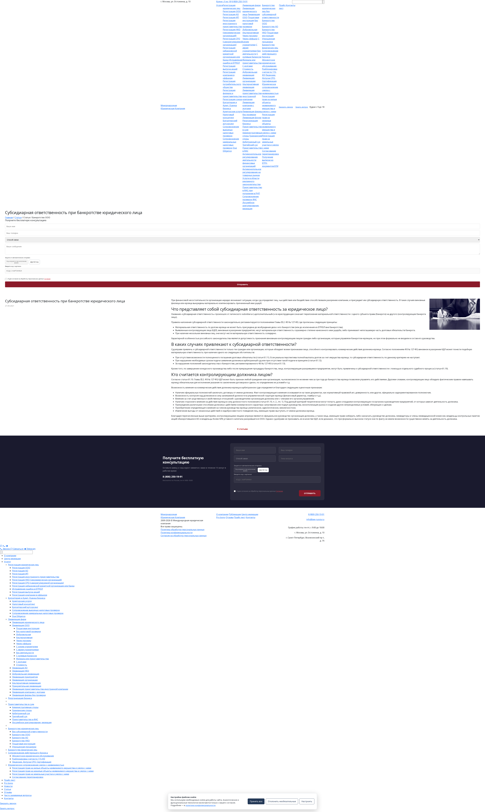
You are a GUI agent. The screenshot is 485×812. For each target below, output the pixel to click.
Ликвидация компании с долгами (248, 105)
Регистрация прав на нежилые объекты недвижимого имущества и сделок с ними (269, 123)
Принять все (256, 801)
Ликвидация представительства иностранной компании (40, 689)
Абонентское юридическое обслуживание (269, 63)
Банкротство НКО (21, 740)
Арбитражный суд (251, 141)
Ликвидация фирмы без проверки (29, 695)
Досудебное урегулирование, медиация (251, 205)
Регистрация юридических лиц (23, 564)
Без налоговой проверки (250, 23)
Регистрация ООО (232, 11)
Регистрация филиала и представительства (232, 93)
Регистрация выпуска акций (26, 592)
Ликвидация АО (20, 667)
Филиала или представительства (32, 658)
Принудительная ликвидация (26, 686)
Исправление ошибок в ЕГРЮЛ (27, 589)
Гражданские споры (22, 710)
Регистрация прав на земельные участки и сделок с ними (270, 141)
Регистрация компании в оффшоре (229, 75)
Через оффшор (250, 38)
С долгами (248, 66)
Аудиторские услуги (232, 111)
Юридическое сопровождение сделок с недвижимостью (36, 765)
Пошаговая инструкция (27, 628)
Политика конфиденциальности (176, 532)
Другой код (34, 262)
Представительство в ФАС (25, 719)
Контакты (250, 517)
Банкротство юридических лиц (268, 8)
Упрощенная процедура (24, 746)
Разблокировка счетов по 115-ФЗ (269, 72)
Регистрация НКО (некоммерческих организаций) (231, 32)
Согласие (47, 279)
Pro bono (220, 517)
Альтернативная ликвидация (26, 683)
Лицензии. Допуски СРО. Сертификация (269, 78)
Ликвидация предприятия (25, 677)
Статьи (7, 789)
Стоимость (248, 69)
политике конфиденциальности (200, 805)
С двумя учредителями (27, 649)
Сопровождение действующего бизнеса (270, 53)
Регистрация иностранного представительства (232, 23)
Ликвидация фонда (252, 117)
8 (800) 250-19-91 (240, 1)
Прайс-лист (239, 517)
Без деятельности (25, 652)
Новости (8, 786)
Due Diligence (18, 616)
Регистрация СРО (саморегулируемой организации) (233, 41)
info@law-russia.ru (315, 519)
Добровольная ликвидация (25, 674)
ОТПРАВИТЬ (310, 493)
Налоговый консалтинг (23, 604)
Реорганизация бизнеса (20, 698)
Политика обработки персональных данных (182, 529)
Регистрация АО (231, 14)
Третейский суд (250, 145)
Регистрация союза (232, 99)
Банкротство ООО (21, 734)
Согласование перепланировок (27, 777)
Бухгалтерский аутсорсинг (25, 607)
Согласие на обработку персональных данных (184, 535)
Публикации (235, 514)
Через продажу (250, 35)
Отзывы (230, 517)
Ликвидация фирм (252, 5)
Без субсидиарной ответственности (270, 14)
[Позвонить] (4, 545)
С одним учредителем (27, 646)
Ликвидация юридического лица (250, 11)
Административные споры (25, 707)
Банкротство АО (270, 26)
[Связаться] (1, 545)
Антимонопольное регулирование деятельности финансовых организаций (252, 160)
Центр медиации (249, 514)
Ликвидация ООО (21, 625)
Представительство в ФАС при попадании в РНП (252, 190)
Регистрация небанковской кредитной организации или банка (231, 53)
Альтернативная (251, 32)
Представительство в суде (21, 704)
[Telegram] (7, 545)
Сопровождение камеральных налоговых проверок (37, 613)
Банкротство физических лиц (22, 749)
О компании (222, 514)
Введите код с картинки (13, 266)
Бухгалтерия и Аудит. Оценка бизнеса (230, 105)
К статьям (242, 429)
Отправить (242, 284)
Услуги (219, 5)
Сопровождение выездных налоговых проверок (36, 610)
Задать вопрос (301, 107)
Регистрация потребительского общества (232, 84)
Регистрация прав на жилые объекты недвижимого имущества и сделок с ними (51, 768)
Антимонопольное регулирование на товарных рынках (252, 172)
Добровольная (250, 29)
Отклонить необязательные (282, 801)
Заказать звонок (286, 107)
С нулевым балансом (26, 655)
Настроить (306, 801)
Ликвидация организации (25, 680)
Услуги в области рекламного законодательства (252, 181)
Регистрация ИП (231, 17)
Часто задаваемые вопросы (18, 795)
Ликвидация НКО (20, 671)
